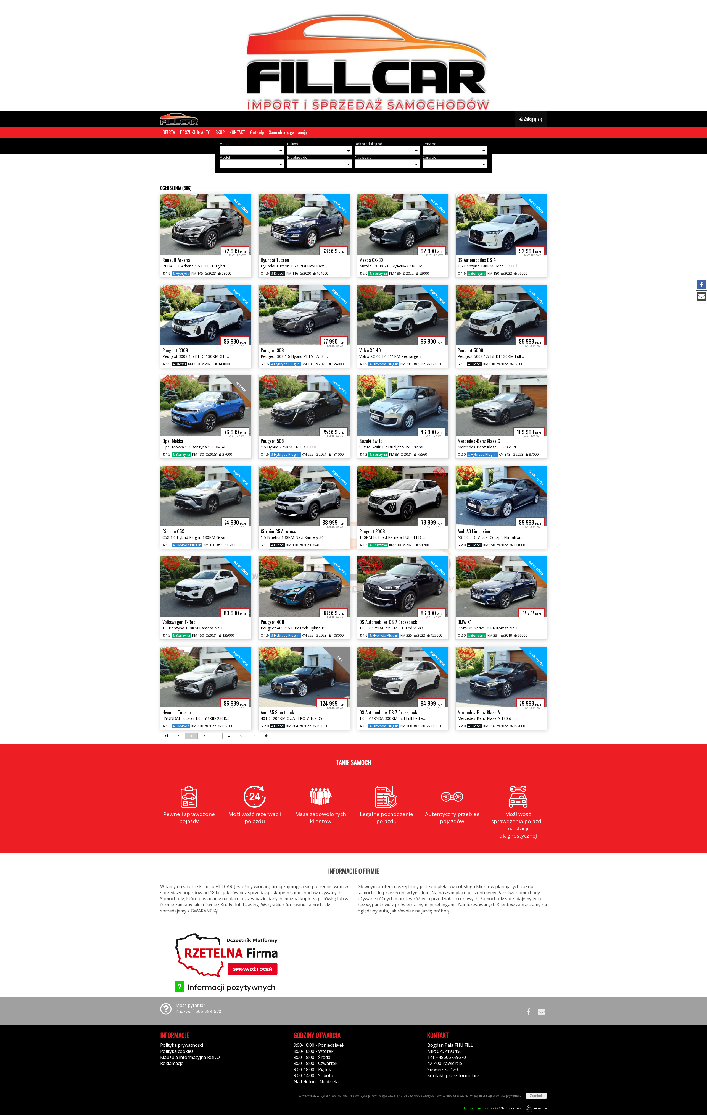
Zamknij (536, 1096)
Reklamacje (171, 1063)
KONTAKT (237, 132)
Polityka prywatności (181, 1045)
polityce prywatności (509, 1096)
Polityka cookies (177, 1051)
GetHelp (257, 132)
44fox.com (540, 1108)
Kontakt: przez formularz (453, 1075)
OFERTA (169, 132)
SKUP (220, 132)
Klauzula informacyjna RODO (190, 1057)
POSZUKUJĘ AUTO (195, 132)
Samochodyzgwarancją (288, 132)
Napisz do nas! (492, 1108)
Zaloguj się (532, 119)
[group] (353, 55)
